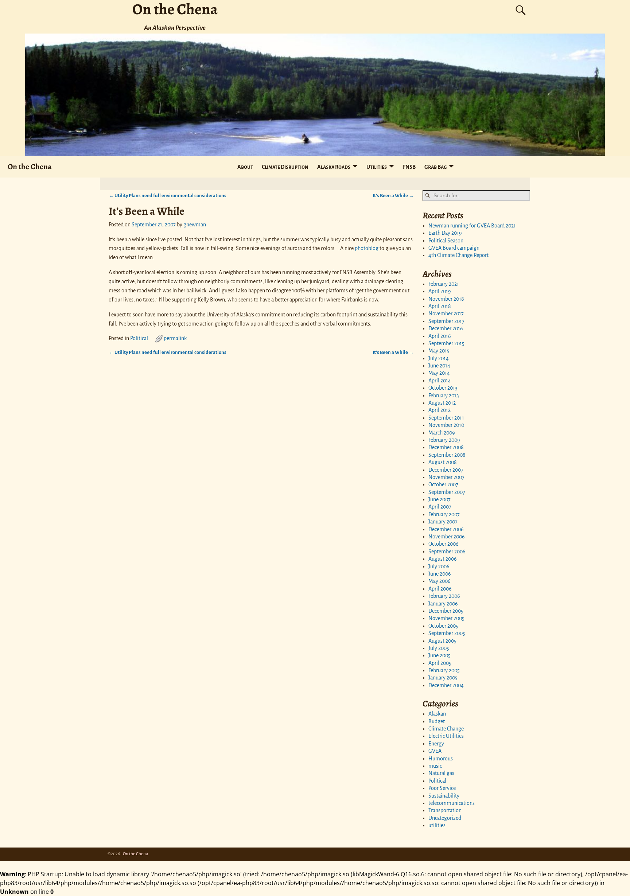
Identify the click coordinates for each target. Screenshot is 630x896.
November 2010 (446, 425)
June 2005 (439, 655)
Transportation (445, 810)
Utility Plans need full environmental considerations (167, 195)
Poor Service (442, 788)
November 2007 (446, 477)
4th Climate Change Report (458, 255)
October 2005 (443, 626)
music (435, 766)
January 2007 (443, 522)
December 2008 (446, 447)
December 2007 (445, 470)
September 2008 (447, 455)
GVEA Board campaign (453, 248)
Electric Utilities (446, 736)
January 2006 (443, 604)
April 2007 (439, 507)
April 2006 (440, 589)
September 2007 (446, 492)
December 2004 (446, 685)
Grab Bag (435, 167)
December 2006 (446, 529)
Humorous (440, 758)
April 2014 (439, 380)
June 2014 (439, 366)
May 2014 (439, 373)
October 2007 (443, 484)
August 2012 (442, 403)
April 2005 (439, 663)
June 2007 (439, 499)
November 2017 (446, 313)
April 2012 (439, 410)
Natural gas (441, 773)
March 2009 (441, 433)
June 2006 (439, 574)
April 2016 (439, 336)
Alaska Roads (333, 167)
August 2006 (442, 559)
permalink (175, 338)
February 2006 (444, 596)
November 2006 (446, 536)
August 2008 (442, 462)
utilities (437, 825)
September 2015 (446, 343)
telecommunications (451, 803)
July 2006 (439, 566)
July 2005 (438, 648)
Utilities (376, 167)
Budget (436, 721)
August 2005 (442, 641)
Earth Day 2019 (445, 233)
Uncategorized (444, 818)
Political (139, 338)
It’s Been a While (393, 195)
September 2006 (447, 551)
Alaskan (437, 714)
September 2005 (446, 633)
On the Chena (29, 166)
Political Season (445, 241)
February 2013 (443, 395)
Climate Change (446, 729)
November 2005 (446, 618)
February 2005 (444, 670)
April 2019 (439, 291)
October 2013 (443, 388)
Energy (436, 744)
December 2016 (445, 328)
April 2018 (439, 306)
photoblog (366, 248)
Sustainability (443, 796)
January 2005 (443, 678)
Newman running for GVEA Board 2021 (472, 226)
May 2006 (439, 581)
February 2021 (443, 284)
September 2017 (446, 321)
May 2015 (439, 351)
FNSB (409, 167)
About (245, 167)
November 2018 (446, 299)
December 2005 (445, 611)
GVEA (435, 751)
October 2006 (443, 544)
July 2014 (438, 358)
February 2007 (444, 514)
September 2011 (446, 418)
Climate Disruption (285, 167)
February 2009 (444, 440)
